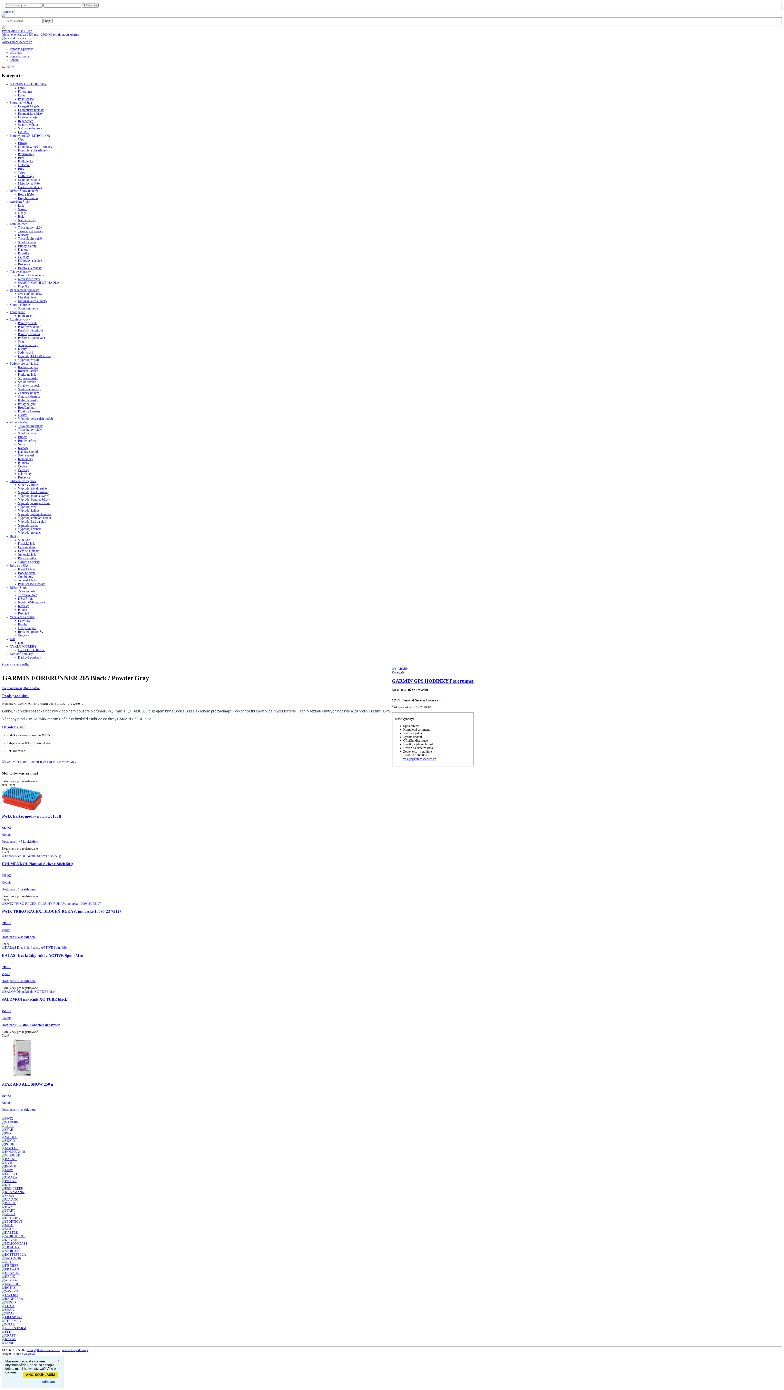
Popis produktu (12, 688)
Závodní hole (26, 591)
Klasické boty (27, 569)
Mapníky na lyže (29, 183)
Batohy (22, 624)
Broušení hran (27, 407)
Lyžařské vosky (20, 319)
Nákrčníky (25, 473)
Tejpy (21, 172)
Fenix (21, 88)
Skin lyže (24, 540)
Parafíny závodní (29, 334)
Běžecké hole (18, 587)
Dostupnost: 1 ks (19, 889)
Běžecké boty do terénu (25, 191)
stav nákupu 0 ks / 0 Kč (17, 31)
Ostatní (22, 415)
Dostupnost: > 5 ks (20, 841)
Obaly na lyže (27, 628)
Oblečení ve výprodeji (24, 481)
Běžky (14, 536)
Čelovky (23, 635)
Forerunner (25, 91)
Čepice (22, 466)
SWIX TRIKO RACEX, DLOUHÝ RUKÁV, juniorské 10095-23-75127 (61, 911)
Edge (21, 95)
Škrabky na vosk (29, 385)
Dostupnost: (31, 1025)
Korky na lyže (27, 374)
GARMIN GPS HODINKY (28, 84)
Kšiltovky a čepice (30, 260)
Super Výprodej (28, 484)
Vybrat (6, 930)
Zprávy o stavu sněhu (15, 664)
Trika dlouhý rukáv (30, 238)
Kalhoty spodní (28, 451)
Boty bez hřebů (28, 198)
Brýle (21, 157)
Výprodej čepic (28, 525)
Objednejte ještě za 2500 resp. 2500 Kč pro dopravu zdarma (40, 34)
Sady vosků (25, 352)
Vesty (21, 444)
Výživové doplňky (30, 128)
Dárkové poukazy (21, 653)
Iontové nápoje (27, 117)
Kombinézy (25, 459)
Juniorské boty (27, 580)
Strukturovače (27, 382)
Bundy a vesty (27, 246)
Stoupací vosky (28, 345)
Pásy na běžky (27, 558)
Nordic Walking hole (31, 602)
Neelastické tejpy (29, 279)
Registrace (8, 11)
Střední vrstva (27, 242)
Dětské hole (25, 598)
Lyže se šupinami (29, 551)
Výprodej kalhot (28, 510)
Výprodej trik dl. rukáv (33, 488)
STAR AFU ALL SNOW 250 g (27, 1084)
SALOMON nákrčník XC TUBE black (34, 999)
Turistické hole (27, 595)
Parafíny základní (29, 326)
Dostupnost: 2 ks (19, 981)
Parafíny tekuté (27, 323)
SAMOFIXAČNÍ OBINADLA (38, 282)
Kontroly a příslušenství (33, 150)
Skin (21, 341)
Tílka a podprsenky (30, 231)
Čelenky (23, 257)
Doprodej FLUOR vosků (34, 356)
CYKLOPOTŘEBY (23, 646)
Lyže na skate (27, 547)
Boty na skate (27, 573)
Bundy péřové (27, 440)
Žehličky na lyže (28, 393)
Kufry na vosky (28, 400)
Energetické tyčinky (31, 110)
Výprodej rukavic (29, 532)
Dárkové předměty (30, 187)
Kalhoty (23, 249)
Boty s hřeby (26, 194)
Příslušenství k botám (31, 584)
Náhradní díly (27, 220)
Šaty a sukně (26, 455)
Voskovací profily (29, 389)
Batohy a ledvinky (30, 268)
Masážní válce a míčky (32, 301)
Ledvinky (24, 620)
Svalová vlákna (28, 124)
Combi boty (25, 576)
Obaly (22, 213)
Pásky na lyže (27, 404)
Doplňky (23, 286)
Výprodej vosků (28, 360)
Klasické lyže (26, 543)
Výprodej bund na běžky (34, 499)
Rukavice (24, 264)
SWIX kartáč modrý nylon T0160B (31, 816)
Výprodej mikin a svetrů (33, 495)
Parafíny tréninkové (30, 330)
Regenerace (25, 121)
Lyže (21, 205)
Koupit (6, 834)
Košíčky (23, 606)
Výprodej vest (27, 507)
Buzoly (22, 143)
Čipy (21, 139)
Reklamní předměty (30, 631)
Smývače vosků (28, 378)
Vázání (22, 209)
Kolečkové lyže (20, 202)
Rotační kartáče (28, 371)
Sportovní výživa (21, 102)
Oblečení (24, 165)
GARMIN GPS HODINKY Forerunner (433, 681)
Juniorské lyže (27, 554)
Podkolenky (25, 161)
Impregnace (17, 312)
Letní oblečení (19, 224)
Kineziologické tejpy (31, 275)
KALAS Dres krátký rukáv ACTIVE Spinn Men (42, 955)
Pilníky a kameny (29, 411)
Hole (21, 216)
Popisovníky (26, 154)
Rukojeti (23, 613)
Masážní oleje (27, 297)
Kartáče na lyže (28, 367)
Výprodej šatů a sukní (32, 521)
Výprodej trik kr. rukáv (33, 492)
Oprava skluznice (29, 396)
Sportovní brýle (20, 304)
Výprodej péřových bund (34, 503)
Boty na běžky (19, 565)
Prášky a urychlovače (32, 337)
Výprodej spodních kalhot (34, 514)
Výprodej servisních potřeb (35, 418)
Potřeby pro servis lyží (24, 363)
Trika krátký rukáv (30, 227)
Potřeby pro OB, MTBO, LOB (30, 135)
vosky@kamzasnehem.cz (419, 759)
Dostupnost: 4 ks (19, 937)
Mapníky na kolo (29, 179)
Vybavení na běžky (22, 617)
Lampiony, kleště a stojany (35, 146)
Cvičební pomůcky (30, 293)
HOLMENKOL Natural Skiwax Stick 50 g (37, 864)
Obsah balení (31, 688)
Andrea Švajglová (23, 1354)
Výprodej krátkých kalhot (34, 518)
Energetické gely (29, 106)
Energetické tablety (30, 113)
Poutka (22, 609)
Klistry (22, 349)
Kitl (12, 639)
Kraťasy (23, 235)
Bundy (22, 437)
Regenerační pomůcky (24, 290)
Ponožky (23, 253)
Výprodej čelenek (29, 529)
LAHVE (23, 132)
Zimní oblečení (19, 422)
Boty (21, 168)
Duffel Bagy (26, 176)
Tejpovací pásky (20, 271)
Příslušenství (26, 99)
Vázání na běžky (29, 562)
